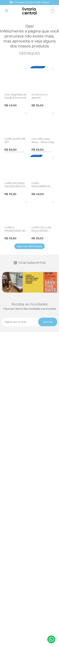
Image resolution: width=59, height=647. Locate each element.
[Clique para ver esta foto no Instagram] (12, 282)
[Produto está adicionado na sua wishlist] (26, 69)
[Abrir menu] (6, 10)
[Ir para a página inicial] (29, 10)
